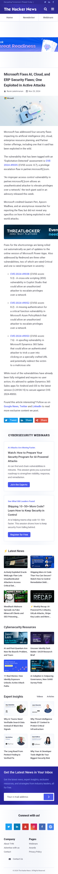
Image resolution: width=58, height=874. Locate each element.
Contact (7, 852)
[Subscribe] (48, 797)
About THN (9, 844)
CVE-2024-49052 (19, 302)
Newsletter (29, 17)
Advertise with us (11, 848)
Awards (32, 848)
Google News (11, 406)
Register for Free (19, 534)
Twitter (23, 406)
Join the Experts (18, 484)
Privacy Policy (35, 852)
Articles (50, 696)
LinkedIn (36, 406)
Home (9, 17)
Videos (40, 696)
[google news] (50, 827)
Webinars (48, 17)
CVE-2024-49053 (19, 336)
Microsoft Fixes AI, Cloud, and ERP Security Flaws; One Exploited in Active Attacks (27, 79)
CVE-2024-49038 (19, 274)
